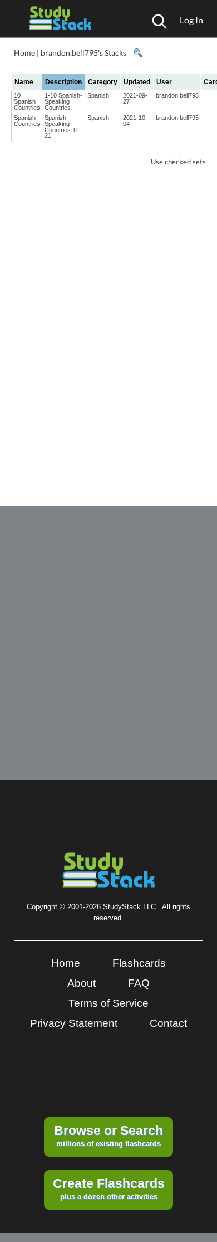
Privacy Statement (73, 1023)
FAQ (139, 983)
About (81, 983)
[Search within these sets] (137, 53)
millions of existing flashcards (108, 1135)
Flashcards (139, 963)
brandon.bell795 (177, 95)
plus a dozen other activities (109, 1188)
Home (24, 52)
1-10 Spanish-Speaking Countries (63, 101)
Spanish (98, 95)
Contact (168, 1023)
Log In (191, 19)
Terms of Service (108, 1003)
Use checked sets (178, 162)
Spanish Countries (27, 120)
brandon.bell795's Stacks (83, 52)
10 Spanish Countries (27, 101)
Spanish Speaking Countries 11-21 (63, 126)
